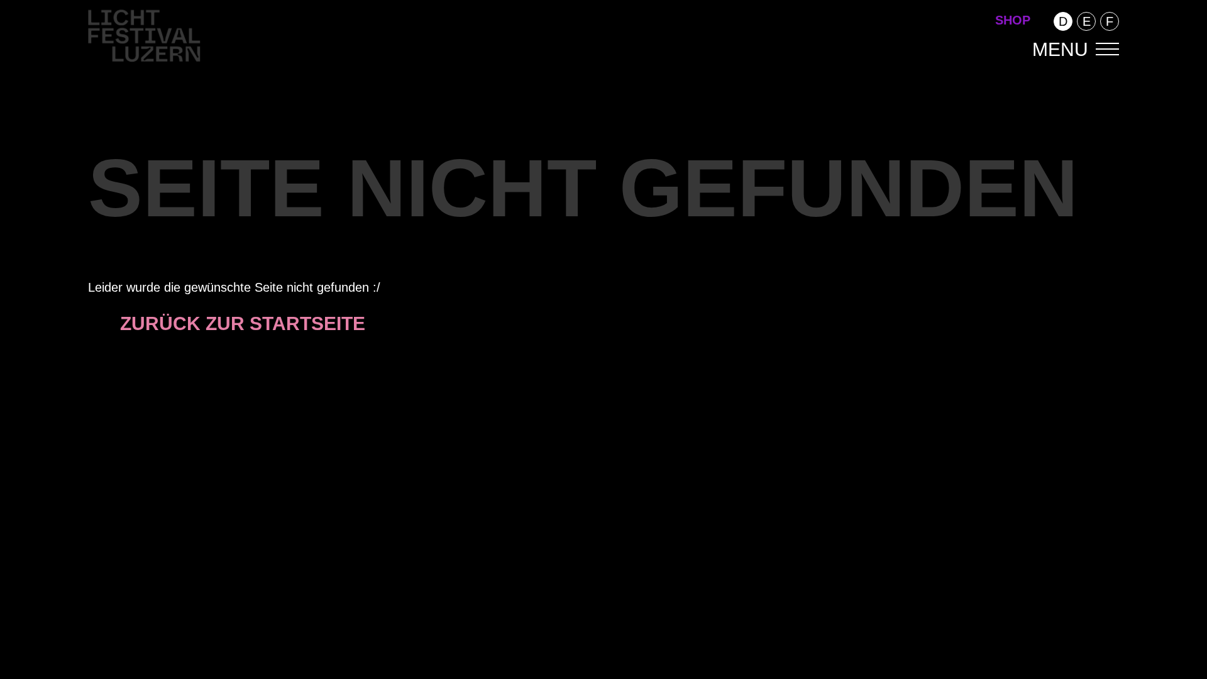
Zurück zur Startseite (242, 323)
